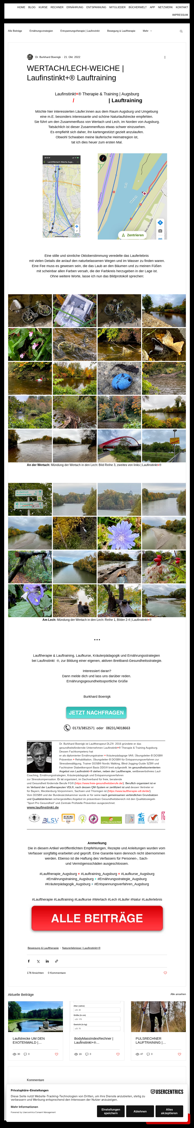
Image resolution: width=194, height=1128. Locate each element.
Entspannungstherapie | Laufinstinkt (80, 30)
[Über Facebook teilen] (29, 961)
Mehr (145, 30)
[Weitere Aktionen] (165, 57)
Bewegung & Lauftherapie (121, 30)
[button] (181, 30)
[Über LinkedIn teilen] (47, 961)
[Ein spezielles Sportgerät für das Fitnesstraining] (158, 1016)
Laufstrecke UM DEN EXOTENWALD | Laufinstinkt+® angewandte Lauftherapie (33, 1041)
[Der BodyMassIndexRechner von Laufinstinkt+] (97, 1016)
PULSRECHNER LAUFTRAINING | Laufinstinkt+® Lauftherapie (156, 1041)
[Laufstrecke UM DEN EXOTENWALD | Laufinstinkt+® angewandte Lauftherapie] (35, 1016)
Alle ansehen (178, 994)
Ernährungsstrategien (41, 30)
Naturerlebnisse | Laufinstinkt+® (81, 947)
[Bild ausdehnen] (61, 196)
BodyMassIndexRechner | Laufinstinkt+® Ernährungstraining (93, 1041)
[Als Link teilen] (56, 961)
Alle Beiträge (15, 30)
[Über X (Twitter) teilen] (38, 961)
